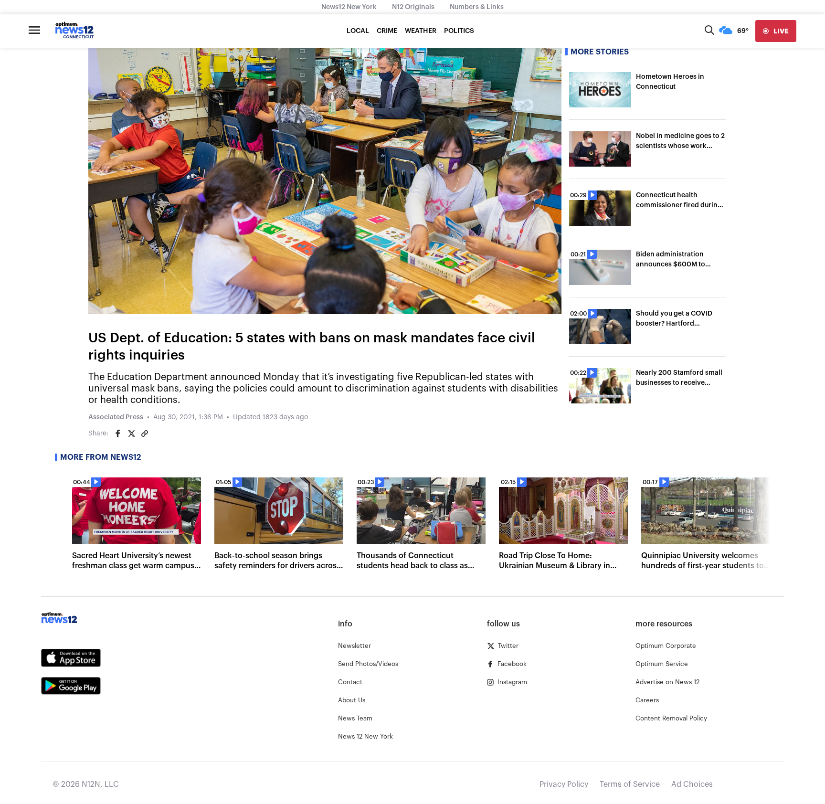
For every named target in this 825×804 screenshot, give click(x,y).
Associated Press (115, 417)
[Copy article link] (144, 433)
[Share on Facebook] (118, 433)
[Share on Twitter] (131, 433)
